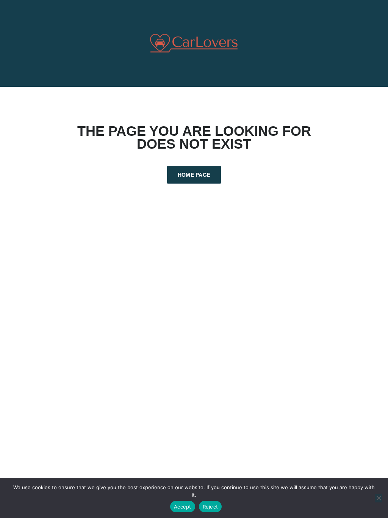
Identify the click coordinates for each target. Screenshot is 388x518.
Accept (182, 507)
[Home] (194, 42)
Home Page (194, 175)
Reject (210, 507)
